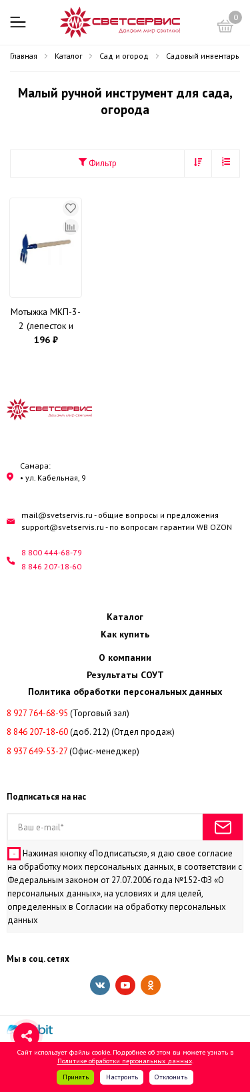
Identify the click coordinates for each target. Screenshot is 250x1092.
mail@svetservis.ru (57, 515)
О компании (125, 657)
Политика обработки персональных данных (125, 692)
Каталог (125, 617)
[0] (225, 28)
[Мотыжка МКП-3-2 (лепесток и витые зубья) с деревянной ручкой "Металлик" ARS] (45, 248)
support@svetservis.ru (62, 527)
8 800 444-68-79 (51, 552)
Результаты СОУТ (125, 675)
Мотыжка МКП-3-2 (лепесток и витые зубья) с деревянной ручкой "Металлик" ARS (46, 319)
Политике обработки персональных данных (124, 1060)
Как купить (125, 634)
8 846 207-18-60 (51, 566)
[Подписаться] (223, 827)
